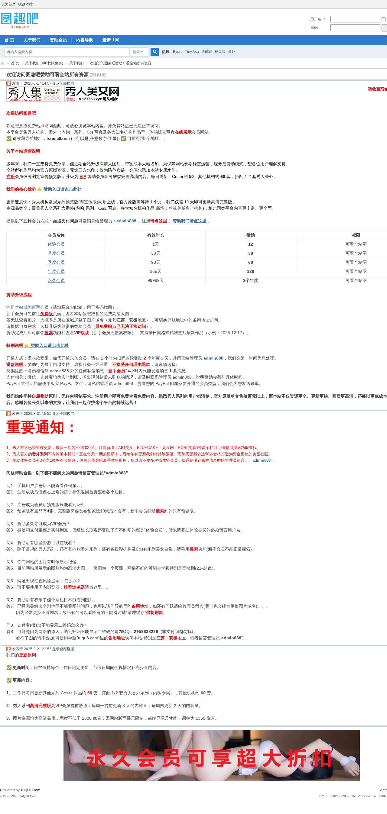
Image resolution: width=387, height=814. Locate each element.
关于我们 (32, 39)
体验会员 (56, 244)
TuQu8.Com (31, 790)
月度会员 (56, 253)
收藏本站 (25, 4)
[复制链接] (98, 75)
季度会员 (56, 262)
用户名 (315, 19)
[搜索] (155, 52)
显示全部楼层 (63, 83)
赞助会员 (58, 39)
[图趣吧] (19, 20)
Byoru (178, 52)
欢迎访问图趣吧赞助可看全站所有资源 (120, 63)
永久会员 (56, 280)
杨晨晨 (220, 52)
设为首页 (8, 4)
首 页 (9, 39)
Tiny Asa (192, 52)
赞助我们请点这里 (190, 220)
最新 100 (110, 39)
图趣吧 (2, 63)
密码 (314, 27)
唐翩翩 (206, 52)
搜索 (136, 52)
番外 (231, 52)
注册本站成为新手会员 (27, 307)
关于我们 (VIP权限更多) (44, 63)
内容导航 (84, 39)
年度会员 (56, 271)
